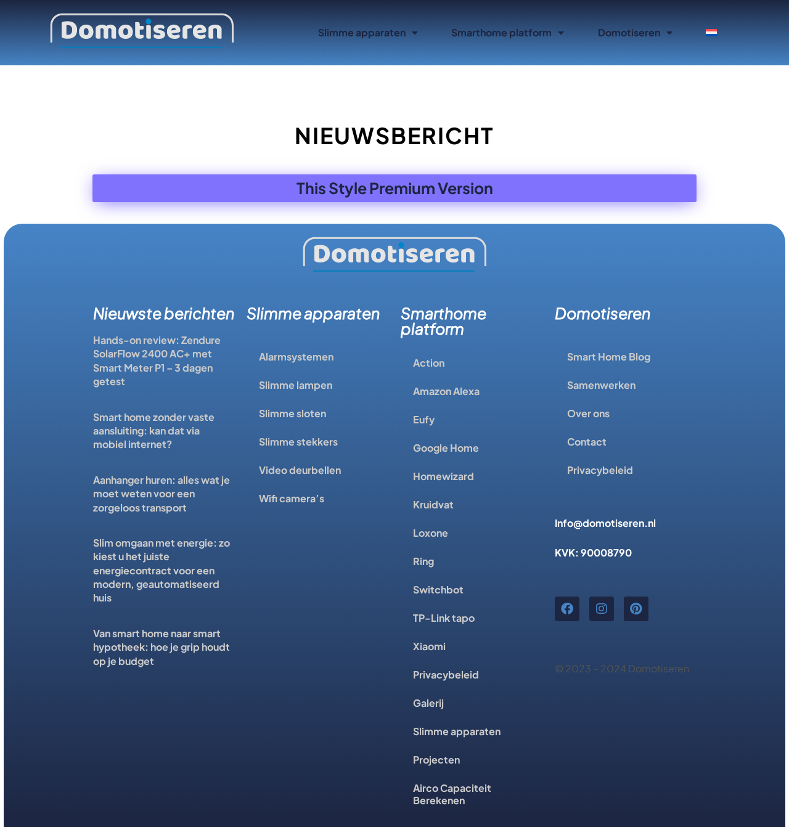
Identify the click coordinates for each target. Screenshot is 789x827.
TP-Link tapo (444, 617)
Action (428, 362)
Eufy (424, 419)
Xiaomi (429, 646)
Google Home (446, 447)
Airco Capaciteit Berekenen (452, 794)
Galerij (428, 702)
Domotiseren (629, 32)
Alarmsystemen (296, 356)
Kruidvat (433, 504)
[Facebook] (567, 609)
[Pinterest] (636, 609)
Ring (423, 561)
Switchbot (438, 589)
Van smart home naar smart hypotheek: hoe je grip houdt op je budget (161, 647)
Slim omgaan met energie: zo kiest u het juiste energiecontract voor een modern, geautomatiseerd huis (161, 570)
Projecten (436, 759)
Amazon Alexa (446, 391)
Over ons (588, 413)
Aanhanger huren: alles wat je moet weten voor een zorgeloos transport (161, 493)
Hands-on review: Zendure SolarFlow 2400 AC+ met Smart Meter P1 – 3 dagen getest (157, 360)
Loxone (430, 532)
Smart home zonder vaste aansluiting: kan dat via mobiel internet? (154, 430)
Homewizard (443, 476)
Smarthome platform (501, 32)
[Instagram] (601, 609)
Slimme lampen (295, 384)
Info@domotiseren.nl (605, 522)
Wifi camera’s (291, 498)
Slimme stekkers (298, 441)
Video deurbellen (300, 469)
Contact (587, 441)
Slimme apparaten (362, 32)
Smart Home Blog (608, 356)
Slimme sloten (292, 413)
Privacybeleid (446, 674)
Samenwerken (601, 384)
